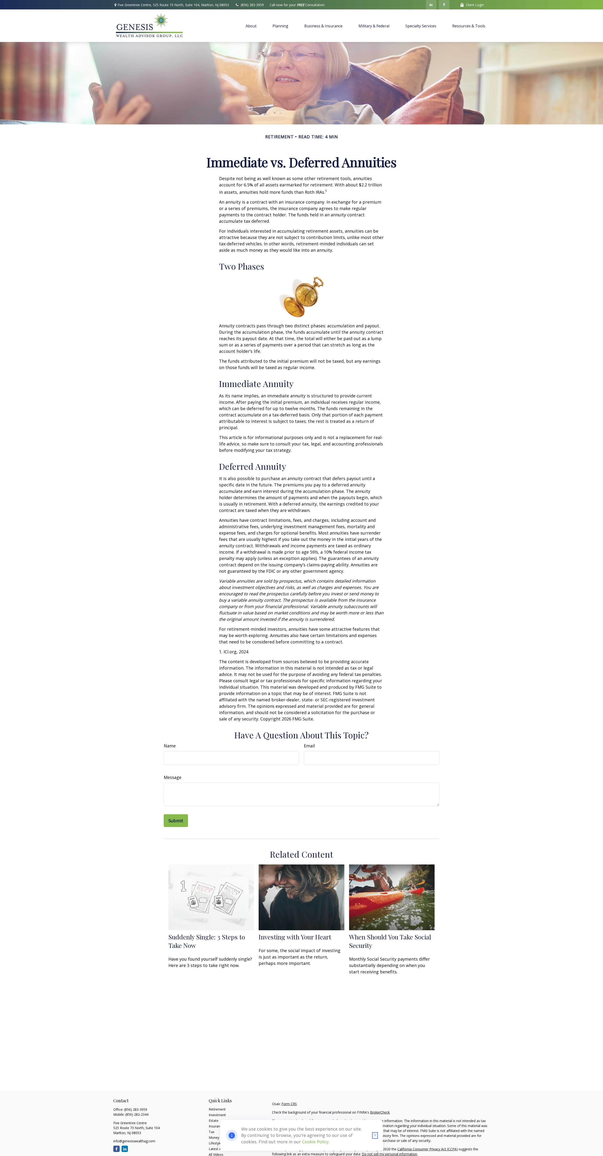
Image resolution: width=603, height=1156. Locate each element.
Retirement (217, 1109)
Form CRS (289, 1104)
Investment (217, 1115)
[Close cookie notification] (375, 1135)
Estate (213, 1120)
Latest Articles (219, 1149)
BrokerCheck (380, 1112)
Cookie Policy (315, 1141)
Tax (211, 1132)
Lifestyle (215, 1143)
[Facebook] (444, 4)
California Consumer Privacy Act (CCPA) (427, 1149)
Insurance (216, 1126)
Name (170, 746)
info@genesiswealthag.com (134, 1141)
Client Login (475, 5)
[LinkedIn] (431, 4)
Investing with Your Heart (295, 937)
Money (214, 1137)
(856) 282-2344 (136, 1114)
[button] (251, 26)
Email (309, 746)
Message (172, 777)
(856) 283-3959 (252, 5)
